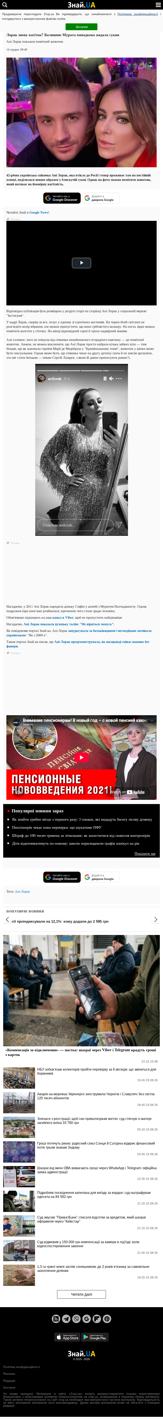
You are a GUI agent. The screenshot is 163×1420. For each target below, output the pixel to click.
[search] (5, 5)
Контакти (9, 1387)
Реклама (9, 1373)
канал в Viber (62, 617)
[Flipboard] (97, 1319)
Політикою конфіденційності (137, 14)
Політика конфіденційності (21, 1367)
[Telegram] (66, 1319)
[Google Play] (95, 1337)
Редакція (9, 1380)
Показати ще (145, 853)
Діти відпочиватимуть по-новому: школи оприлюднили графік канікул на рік (75, 843)
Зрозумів (82, 26)
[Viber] (76, 1319)
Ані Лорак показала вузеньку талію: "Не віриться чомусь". (69, 623)
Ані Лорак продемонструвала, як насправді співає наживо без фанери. (77, 643)
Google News (39, 212)
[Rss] (56, 1319)
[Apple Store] (67, 1337)
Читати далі (81, 1294)
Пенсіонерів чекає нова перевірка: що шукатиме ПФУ (56, 827)
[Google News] (86, 1319)
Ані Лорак (22, 891)
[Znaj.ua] (81, 5)
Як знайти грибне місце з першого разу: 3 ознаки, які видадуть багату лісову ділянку (82, 819)
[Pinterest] (107, 1319)
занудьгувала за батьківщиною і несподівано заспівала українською (79, 632)
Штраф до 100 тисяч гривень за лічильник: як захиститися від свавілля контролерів (81, 835)
